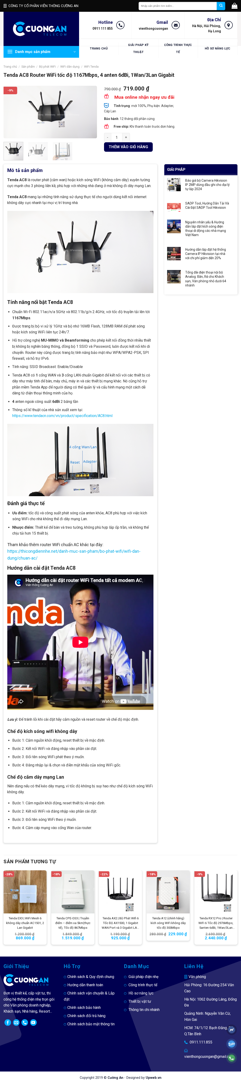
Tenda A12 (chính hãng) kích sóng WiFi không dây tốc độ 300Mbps (168, 922)
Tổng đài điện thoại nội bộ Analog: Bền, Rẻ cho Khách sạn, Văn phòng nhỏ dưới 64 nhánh (205, 278)
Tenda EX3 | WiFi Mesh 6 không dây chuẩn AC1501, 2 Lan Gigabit (25, 922)
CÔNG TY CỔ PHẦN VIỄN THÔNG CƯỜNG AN (43, 6)
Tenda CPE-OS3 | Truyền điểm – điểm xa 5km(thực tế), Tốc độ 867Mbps (72, 922)
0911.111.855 (201, 1042)
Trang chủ (98, 48)
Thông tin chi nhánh (144, 1009)
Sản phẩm (28, 66)
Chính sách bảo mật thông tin (91, 1024)
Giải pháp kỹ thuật (138, 48)
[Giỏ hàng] (234, 6)
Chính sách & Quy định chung (90, 976)
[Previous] (11, 112)
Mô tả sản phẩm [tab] (25, 170)
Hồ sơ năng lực (217, 48)
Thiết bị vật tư (140, 1001)
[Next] (89, 112)
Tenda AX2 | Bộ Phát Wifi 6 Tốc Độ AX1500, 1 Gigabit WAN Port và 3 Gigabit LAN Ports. (120, 923)
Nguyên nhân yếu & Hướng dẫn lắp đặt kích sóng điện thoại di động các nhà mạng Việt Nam (205, 228)
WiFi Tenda (91, 66)
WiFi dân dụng (70, 66)
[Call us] (24, 1022)
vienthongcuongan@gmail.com (209, 1056)
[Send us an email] (16, 1022)
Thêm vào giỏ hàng (128, 147)
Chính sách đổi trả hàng (86, 1016)
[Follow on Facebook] (7, 1022)
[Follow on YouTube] (33, 1022)
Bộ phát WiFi (47, 66)
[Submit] (221, 6)
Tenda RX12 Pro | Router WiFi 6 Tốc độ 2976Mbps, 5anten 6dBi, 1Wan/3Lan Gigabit (215, 923)
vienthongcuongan (153, 28)
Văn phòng (197, 976)
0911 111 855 (102, 28)
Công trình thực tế (178, 48)
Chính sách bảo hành (84, 1007)
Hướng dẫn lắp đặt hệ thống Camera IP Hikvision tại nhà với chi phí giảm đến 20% (205, 254)
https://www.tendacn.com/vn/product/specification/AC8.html (62, 415)
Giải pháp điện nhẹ (143, 976)
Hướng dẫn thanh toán (85, 985)
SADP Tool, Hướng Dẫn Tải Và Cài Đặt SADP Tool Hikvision (207, 205)
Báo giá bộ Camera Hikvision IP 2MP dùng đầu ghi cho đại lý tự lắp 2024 (207, 185)
